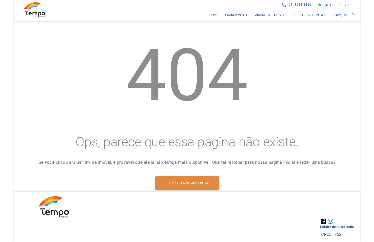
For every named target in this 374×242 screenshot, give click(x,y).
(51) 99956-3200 (338, 5)
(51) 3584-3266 (299, 4)
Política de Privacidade (337, 227)
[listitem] (214, 15)
